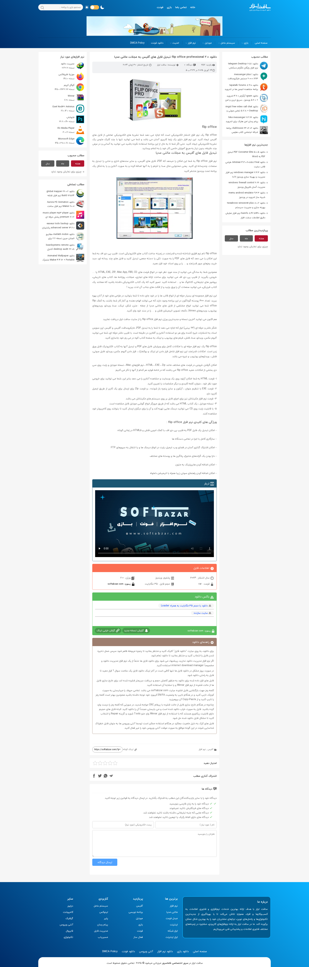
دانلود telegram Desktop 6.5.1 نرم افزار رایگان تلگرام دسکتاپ (243, 66)
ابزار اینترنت (172, 937)
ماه (246, 238)
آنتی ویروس (66, 924)
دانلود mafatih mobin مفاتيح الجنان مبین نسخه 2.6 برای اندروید (65, 236)
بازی (169, 7)
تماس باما (181, 7)
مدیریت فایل (101, 931)
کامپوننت (68, 912)
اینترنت (174, 924)
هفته (261, 238)
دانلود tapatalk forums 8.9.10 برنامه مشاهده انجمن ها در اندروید (241, 87)
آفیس (210, 749)
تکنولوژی (68, 937)
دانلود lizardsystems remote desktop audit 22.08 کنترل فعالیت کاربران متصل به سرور (65, 247)
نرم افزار (192, 43)
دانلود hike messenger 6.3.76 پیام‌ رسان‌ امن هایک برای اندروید (242, 119)
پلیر (106, 918)
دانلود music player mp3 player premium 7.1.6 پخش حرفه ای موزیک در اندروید (63, 215)
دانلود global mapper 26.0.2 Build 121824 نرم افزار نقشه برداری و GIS (65, 193)
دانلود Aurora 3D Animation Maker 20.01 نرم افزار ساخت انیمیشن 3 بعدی (65, 204)
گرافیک (69, 918)
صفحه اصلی (261, 43)
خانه (192, 7)
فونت (160, 7)
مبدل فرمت (172, 918)
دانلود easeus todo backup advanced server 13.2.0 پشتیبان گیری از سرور (63, 226)
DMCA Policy (137, 43)
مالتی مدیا (172, 912)
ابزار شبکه (173, 931)
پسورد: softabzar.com (119, 584)
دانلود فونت (157, 43)
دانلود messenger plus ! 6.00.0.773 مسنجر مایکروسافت (243, 76)
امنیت (175, 43)
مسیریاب (103, 937)
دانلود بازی (183, 951)
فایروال (69, 931)
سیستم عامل (228, 43)
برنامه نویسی (136, 912)
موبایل (208, 43)
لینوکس (103, 912)
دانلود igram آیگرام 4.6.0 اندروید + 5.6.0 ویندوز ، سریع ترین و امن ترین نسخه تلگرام (246, 98)
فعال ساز (138, 937)
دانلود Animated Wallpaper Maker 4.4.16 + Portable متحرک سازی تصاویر (63, 258)
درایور (70, 906)
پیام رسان (102, 924)
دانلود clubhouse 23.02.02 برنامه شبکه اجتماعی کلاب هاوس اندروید (247, 130)
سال (231, 238)
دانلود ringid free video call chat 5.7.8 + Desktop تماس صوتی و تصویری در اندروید (246, 109)
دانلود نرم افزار (165, 951)
